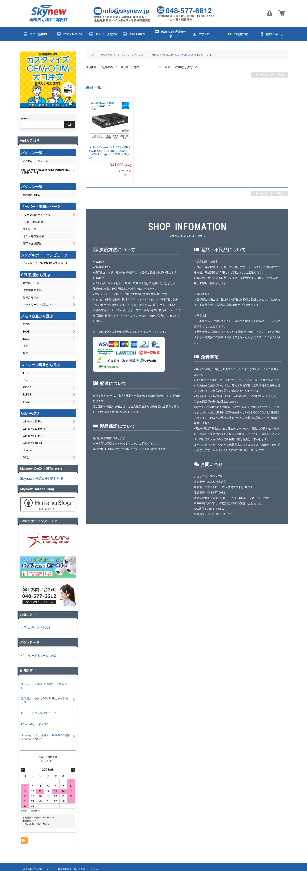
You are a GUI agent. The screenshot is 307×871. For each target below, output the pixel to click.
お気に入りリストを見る (36, 627)
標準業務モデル (32, 290)
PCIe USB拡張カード (36, 221)
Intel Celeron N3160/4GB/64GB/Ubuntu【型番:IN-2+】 (45, 171)
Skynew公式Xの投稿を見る (42, 478)
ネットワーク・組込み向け (39, 304)
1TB (25, 373)
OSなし (27, 457)
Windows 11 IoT (32, 436)
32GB (26, 324)
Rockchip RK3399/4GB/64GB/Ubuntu (45, 263)
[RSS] (24, 841)
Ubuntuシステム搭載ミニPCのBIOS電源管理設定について (45, 737)
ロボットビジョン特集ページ (38, 713)
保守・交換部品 (32, 243)
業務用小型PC (108, 55)
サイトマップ (97, 869)
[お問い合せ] (48, 604)
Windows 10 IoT (32, 443)
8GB (25, 346)
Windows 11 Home (34, 428)
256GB (27, 387)
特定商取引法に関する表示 (71, 869)
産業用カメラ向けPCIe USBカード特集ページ (46, 700)
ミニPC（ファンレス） (133, 55)
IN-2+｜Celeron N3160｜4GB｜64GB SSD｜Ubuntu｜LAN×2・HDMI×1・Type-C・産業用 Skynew (110, 152)
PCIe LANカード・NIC (36, 214)
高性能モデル (31, 283)
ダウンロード (30, 642)
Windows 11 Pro (32, 421)
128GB (27, 394)
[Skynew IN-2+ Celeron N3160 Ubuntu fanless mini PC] (110, 121)
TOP (93, 55)
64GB (26, 401)
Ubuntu (27, 450)
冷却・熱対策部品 (33, 236)
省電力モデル (31, 297)
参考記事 (26, 670)
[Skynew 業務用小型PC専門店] (49, 21)
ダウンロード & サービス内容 (40, 655)
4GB (25, 353)
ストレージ (29, 229)
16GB (26, 331)
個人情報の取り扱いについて (37, 869)
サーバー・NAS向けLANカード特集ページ (45, 685)
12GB (26, 338)
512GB (27, 380)
